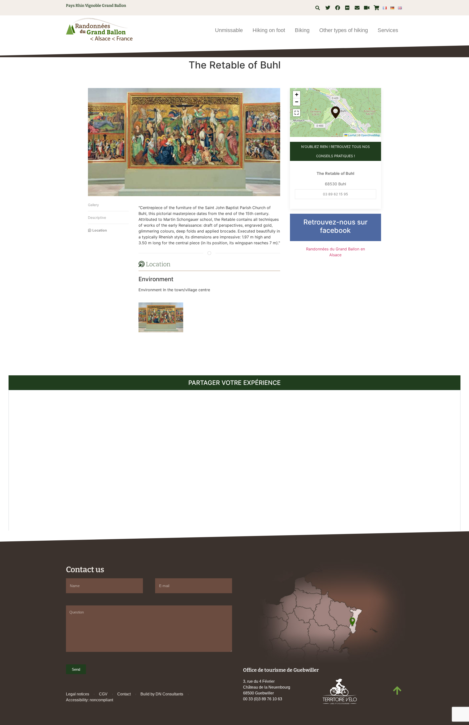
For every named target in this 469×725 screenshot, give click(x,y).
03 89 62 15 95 (335, 194)
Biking (302, 30)
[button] (318, 8)
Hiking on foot (269, 30)
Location (99, 230)
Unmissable (229, 30)
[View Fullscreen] (296, 112)
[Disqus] (234, 460)
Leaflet (351, 135)
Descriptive (97, 217)
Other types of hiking (343, 30)
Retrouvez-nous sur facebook (335, 226)
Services (388, 30)
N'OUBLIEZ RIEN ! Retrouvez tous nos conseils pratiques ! (335, 151)
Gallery (93, 205)
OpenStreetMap (370, 135)
